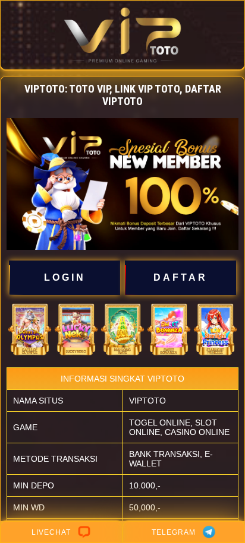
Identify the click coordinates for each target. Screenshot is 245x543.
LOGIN (65, 277)
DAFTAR (180, 277)
